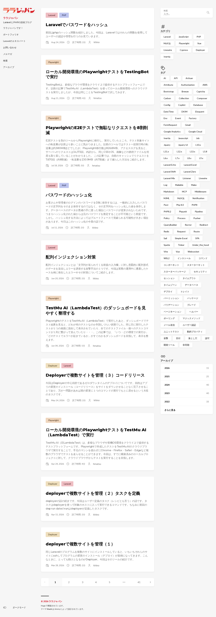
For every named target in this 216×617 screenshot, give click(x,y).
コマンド (203, 258)
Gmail (188, 125)
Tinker (181, 245)
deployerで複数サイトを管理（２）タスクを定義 (93, 493)
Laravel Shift (170, 171)
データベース (191, 284)
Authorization (188, 84)
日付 (178, 338)
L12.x (179, 151)
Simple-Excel (181, 238)
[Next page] (150, 582)
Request (181, 231)
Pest (166, 205)
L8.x (189, 158)
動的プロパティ (195, 331)
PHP (199, 36)
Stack (49, 609)
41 (139, 582)
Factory (192, 118)
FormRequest (170, 125)
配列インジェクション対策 (71, 257)
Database (198, 105)
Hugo (43, 605)
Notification (198, 198)
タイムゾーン (170, 284)
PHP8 (194, 205)
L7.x (177, 158)
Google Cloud (195, 131)
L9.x (201, 158)
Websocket (193, 251)
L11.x (166, 151)
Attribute (168, 84)
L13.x (192, 151)
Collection (184, 98)
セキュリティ (200, 271)
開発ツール (169, 344)
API (176, 78)
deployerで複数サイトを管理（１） (80, 544)
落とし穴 (192, 338)
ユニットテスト (171, 331)
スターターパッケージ (175, 271)
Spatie (167, 245)
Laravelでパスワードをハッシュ (77, 24)
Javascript (183, 138)
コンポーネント (171, 265)
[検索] (208, 13)
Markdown (169, 191)
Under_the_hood (200, 245)
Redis (166, 231)
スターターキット (196, 265)
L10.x (198, 144)
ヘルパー (193, 311)
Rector (188, 224)
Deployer (200, 50)
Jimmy (57, 609)
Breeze (185, 91)
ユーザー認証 (189, 325)
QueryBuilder (170, 224)
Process (181, 218)
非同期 (186, 344)
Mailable (179, 185)
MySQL (167, 43)
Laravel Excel (190, 164)
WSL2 (167, 258)
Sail (165, 238)
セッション (169, 278)
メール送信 (169, 325)
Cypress (184, 50)
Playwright (184, 43)
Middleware (200, 191)
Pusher (197, 218)
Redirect (204, 224)
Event (178, 118)
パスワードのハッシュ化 (69, 194)
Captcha (201, 91)
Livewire (168, 50)
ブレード (191, 304)
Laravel (167, 36)
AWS (205, 84)
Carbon (167, 98)
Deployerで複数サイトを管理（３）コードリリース (95, 375)
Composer (202, 98)
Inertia (167, 56)
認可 (207, 338)
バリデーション (171, 304)
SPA (197, 238)
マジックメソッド (191, 318)
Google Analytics (172, 131)
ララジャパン (10, 17)
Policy (167, 218)
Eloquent (199, 111)
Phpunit (183, 211)
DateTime (169, 111)
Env (165, 118)
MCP (184, 191)
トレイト (184, 291)
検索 (166, 11)
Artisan (189, 78)
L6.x (166, 158)
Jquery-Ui (183, 144)
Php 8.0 (180, 205)
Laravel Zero (190, 171)
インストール (184, 258)
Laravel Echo (170, 164)
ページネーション (172, 311)
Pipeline (199, 211)
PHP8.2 (167, 211)
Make (194, 185)
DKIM (184, 111)
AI (165, 78)
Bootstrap (169, 91)
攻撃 (166, 338)
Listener (187, 178)
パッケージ (192, 298)
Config (167, 105)
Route (197, 231)
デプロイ (168, 291)
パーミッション (171, 298)
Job (198, 138)
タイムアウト (189, 278)
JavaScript (184, 36)
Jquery (167, 144)
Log (165, 185)
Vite (166, 251)
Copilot (181, 105)
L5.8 (205, 151)
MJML (167, 198)
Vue (199, 43)
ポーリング (169, 318)
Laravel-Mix (169, 178)
